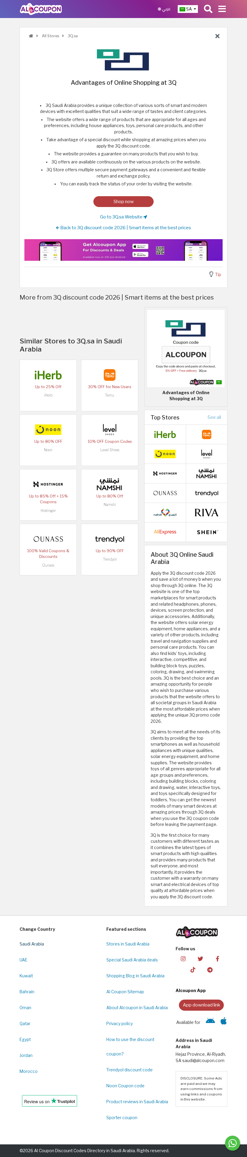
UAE (23, 960)
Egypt (25, 1039)
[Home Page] (41, 8)
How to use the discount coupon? (130, 1046)
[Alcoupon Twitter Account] (200, 958)
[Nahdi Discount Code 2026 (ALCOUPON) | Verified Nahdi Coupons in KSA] (165, 512)
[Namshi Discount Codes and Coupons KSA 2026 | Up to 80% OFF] (110, 483)
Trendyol (110, 559)
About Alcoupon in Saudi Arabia (137, 1007)
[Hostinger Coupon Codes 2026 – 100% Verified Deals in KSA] (48, 483)
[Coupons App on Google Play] (210, 1022)
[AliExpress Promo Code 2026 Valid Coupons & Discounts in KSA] (165, 531)
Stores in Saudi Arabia (127, 944)
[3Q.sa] (123, 59)
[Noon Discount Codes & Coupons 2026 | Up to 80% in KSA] (48, 429)
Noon (48, 450)
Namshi (110, 504)
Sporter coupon (121, 1117)
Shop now (124, 201)
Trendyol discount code (129, 1069)
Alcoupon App (191, 990)
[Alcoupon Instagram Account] (183, 958)
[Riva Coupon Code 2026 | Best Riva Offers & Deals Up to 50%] (207, 512)
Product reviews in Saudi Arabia (137, 1101)
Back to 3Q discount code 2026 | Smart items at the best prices (125, 227)
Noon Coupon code (125, 1085)
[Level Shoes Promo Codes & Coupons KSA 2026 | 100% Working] (110, 429)
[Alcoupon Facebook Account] (217, 958)
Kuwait (26, 975)
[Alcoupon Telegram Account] (210, 969)
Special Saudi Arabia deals (132, 960)
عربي (166, 9)
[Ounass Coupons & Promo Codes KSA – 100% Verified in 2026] (48, 538)
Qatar (25, 1023)
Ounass (48, 565)
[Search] (208, 9)
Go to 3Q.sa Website (121, 217)
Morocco (29, 1071)
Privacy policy (119, 1023)
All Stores (50, 36)
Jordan (26, 1055)
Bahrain (27, 991)
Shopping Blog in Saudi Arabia (135, 975)
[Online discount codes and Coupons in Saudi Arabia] (31, 36)
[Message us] (232, 1143)
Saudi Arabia (32, 944)
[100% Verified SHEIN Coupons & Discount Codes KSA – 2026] (207, 531)
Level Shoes (109, 450)
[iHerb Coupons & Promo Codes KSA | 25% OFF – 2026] (48, 374)
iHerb (48, 395)
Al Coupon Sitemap (125, 991)
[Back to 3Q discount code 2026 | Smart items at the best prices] (217, 36)
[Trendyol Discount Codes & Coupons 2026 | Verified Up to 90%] (110, 538)
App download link (201, 1005)
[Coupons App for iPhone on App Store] (223, 1022)
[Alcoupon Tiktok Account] (193, 969)
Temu (109, 395)
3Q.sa (72, 36)
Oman (25, 1007)
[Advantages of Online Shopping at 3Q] (186, 348)
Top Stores (165, 417)
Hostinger (48, 510)
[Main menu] (222, 9)
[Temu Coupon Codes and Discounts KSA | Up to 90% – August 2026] (110, 374)
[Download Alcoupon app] (123, 249)
